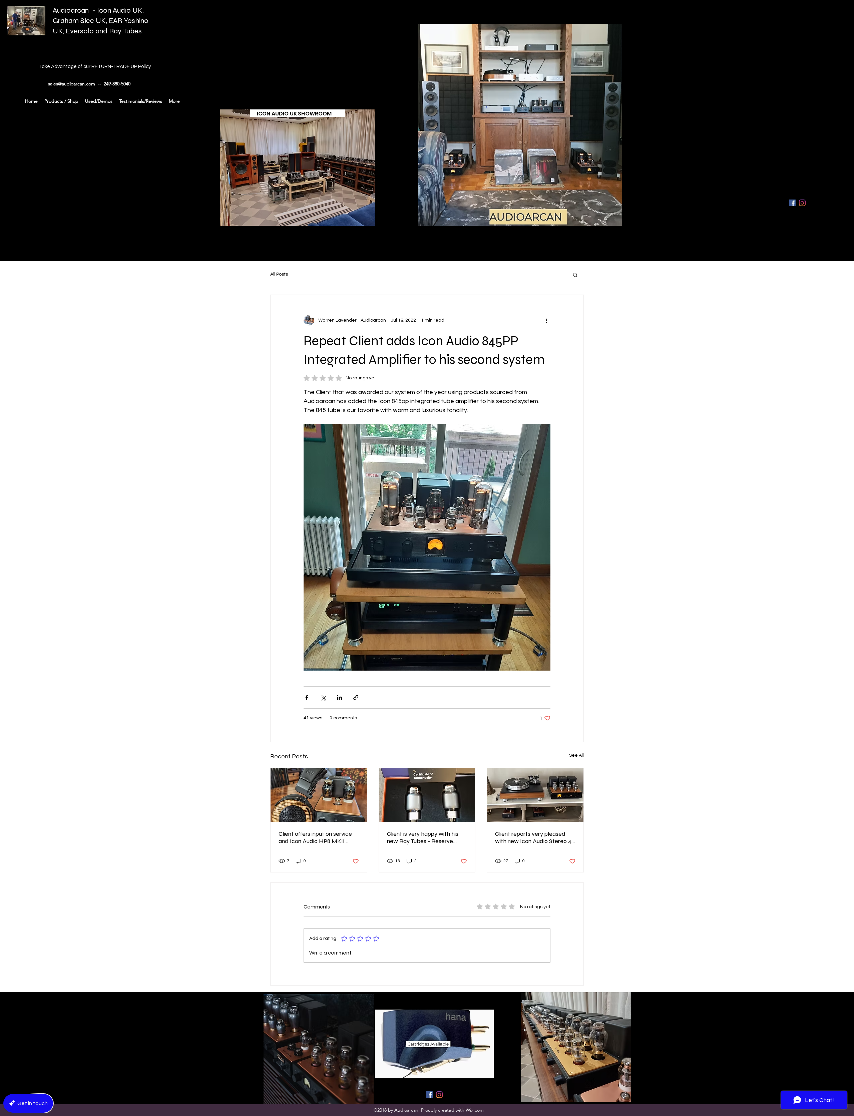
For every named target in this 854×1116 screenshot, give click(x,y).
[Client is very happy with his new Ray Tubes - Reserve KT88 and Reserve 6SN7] (427, 795)
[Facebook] (792, 203)
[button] (575, 274)
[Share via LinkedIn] (339, 697)
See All (576, 755)
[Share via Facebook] (307, 697)
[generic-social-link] (802, 203)
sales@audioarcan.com (71, 84)
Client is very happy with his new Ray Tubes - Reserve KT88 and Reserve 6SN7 (422, 837)
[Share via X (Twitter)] (323, 697)
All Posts (279, 274)
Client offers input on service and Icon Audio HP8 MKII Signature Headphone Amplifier (315, 837)
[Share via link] (356, 697)
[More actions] (546, 320)
